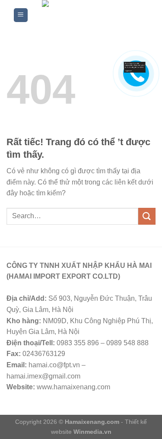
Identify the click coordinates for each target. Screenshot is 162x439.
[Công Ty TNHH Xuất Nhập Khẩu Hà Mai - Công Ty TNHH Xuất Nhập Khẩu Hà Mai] (89, 15)
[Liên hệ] (135, 66)
